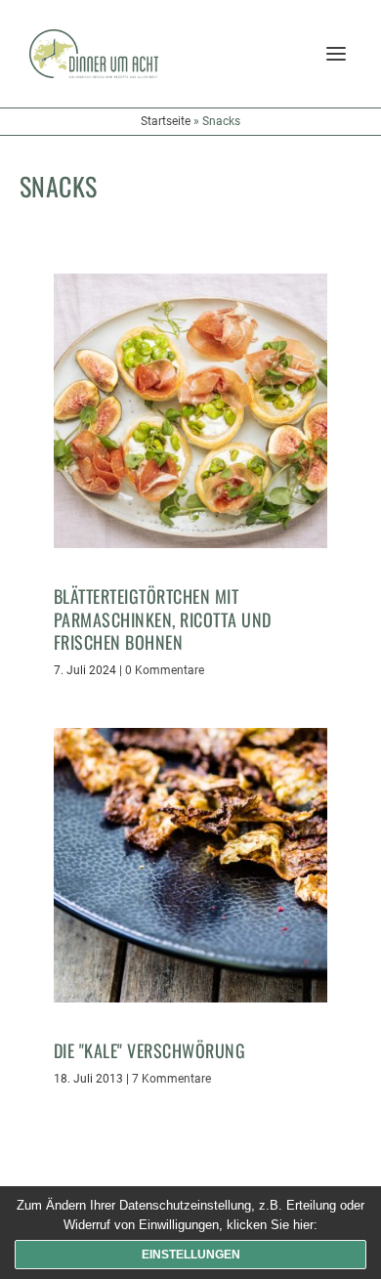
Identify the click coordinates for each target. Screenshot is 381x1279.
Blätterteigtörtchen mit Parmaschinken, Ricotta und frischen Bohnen (163, 619)
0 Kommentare (164, 670)
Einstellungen (191, 1254)
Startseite (165, 121)
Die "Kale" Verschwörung (150, 1050)
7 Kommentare (171, 1079)
